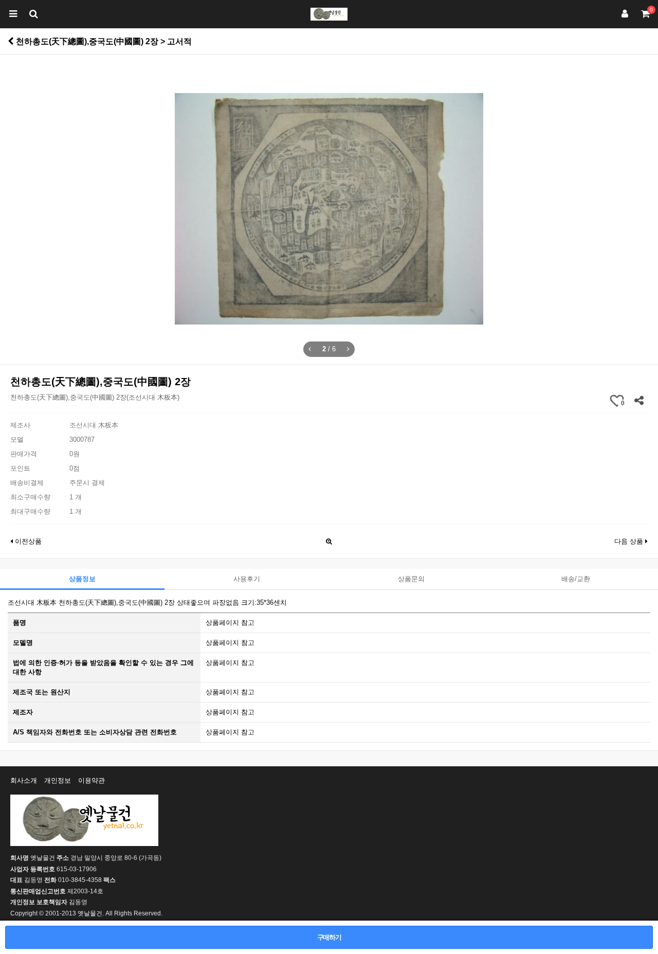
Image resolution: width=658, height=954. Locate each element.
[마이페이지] (624, 14)
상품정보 (82, 579)
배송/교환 (575, 579)
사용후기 (246, 579)
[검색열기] (33, 14)
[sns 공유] (639, 400)
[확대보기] (329, 539)
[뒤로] (11, 41)
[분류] (13, 14)
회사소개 (23, 780)
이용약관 (91, 780)
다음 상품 (629, 541)
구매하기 (329, 937)
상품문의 (411, 579)
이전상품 (27, 541)
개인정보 (57, 780)
